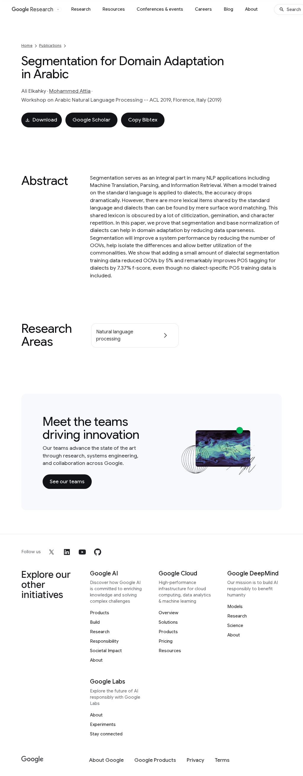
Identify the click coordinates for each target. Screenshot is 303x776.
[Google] (32, 759)
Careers (203, 9)
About (251, 9)
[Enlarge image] (251, 469)
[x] (51, 552)
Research (81, 9)
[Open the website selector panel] (58, 9)
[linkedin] (67, 552)
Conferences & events (160, 9)
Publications (50, 45)
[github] (98, 552)
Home (27, 45)
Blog (228, 9)
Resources (113, 9)
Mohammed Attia (70, 91)
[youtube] (82, 552)
